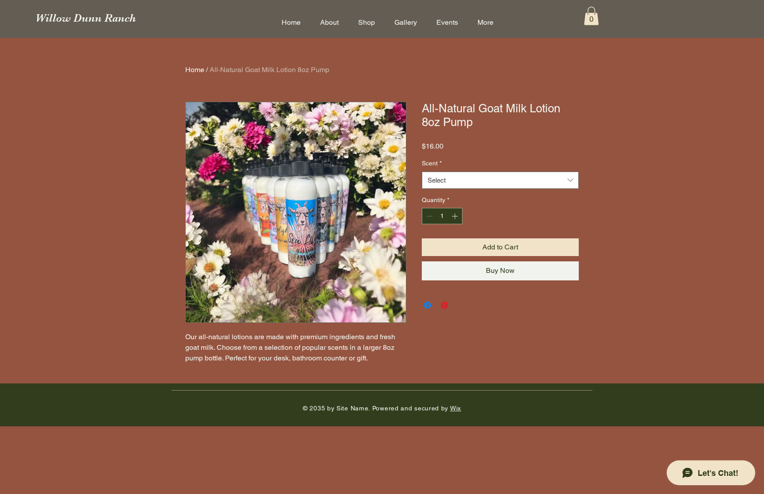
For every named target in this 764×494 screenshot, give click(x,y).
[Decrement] (428, 216)
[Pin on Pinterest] (444, 305)
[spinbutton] (442, 216)
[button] (591, 16)
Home (194, 69)
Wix (455, 408)
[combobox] (500, 180)
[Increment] (455, 216)
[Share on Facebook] (427, 305)
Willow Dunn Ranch (85, 17)
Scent (432, 163)
